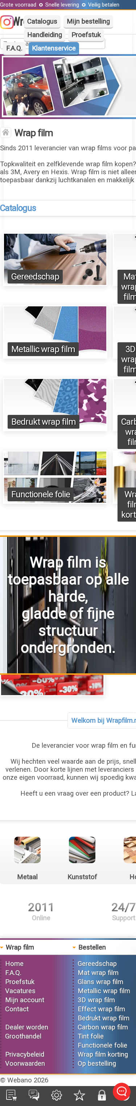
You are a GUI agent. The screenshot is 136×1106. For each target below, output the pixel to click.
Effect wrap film (101, 1009)
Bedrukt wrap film (43, 422)
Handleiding (44, 35)
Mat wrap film (98, 973)
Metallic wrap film (43, 349)
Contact (17, 1009)
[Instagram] (10, 27)
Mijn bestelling (88, 21)
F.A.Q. (14, 48)
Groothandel (23, 1036)
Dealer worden (26, 1027)
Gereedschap (35, 277)
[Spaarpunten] (79, 1098)
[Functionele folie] (55, 502)
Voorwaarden (25, 1064)
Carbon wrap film (103, 1027)
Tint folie (91, 1036)
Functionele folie (40, 494)
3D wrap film (96, 1000)
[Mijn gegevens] (56, 1098)
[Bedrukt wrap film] (55, 429)
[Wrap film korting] (52, 694)
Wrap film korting (103, 1054)
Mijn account (24, 1000)
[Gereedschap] (55, 284)
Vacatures (20, 991)
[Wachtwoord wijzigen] (102, 1098)
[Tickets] (34, 1098)
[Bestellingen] (11, 1098)
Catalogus (42, 21)
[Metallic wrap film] (55, 356)
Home (14, 964)
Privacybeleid (24, 1054)
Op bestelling (97, 1064)
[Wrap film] (5, 133)
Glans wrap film (100, 982)
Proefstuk (86, 35)
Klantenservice (54, 48)
